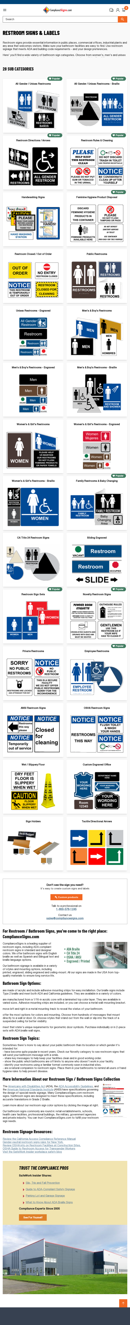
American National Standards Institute (30, 1089)
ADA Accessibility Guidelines (76, 1086)
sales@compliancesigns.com (65, 918)
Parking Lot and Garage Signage (45, 1195)
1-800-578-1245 (66, 909)
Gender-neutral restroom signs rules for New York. (33, 1142)
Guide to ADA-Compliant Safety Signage (50, 1189)
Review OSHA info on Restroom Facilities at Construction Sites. (42, 1145)
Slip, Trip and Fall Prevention (43, 1183)
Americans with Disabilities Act (26, 1086)
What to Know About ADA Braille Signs (49, 1202)
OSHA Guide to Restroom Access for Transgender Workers (39, 1148)
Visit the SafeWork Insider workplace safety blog (32, 1152)
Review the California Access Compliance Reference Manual (39, 1139)
